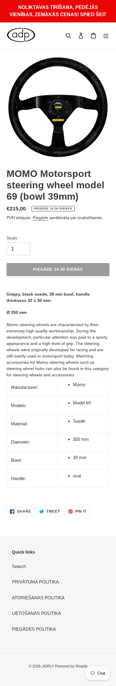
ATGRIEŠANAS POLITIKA (38, 597)
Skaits (12, 238)
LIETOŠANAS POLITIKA (36, 613)
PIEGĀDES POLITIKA (34, 629)
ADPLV (48, 666)
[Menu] (106, 35)
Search (19, 566)
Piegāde (40, 217)
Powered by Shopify (71, 666)
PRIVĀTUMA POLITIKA (35, 581)
